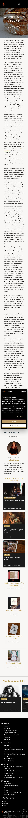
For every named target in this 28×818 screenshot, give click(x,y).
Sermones (7, 739)
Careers (6, 788)
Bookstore (7, 743)
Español (4, 805)
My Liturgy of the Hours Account (14, 754)
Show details (20, 416)
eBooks (6, 756)
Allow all (14, 421)
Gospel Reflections (10, 733)
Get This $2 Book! (14, 642)
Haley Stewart (14, 26)
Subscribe (7, 747)
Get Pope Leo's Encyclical (14, 614)
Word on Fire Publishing (12, 771)
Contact (6, 781)
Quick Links (8, 775)
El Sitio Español (9, 758)
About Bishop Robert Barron (13, 766)
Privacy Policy (8, 783)
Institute (4, 801)
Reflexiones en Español (11, 735)
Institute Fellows (14, 12)
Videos (6, 726)
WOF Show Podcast (10, 730)
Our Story (7, 769)
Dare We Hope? (9, 761)
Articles (6, 724)
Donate (6, 745)
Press (6, 790)
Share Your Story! (10, 773)
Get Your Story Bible (14, 667)
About (6, 764)
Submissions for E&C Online (13, 778)
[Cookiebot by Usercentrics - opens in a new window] (20, 392)
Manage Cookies (9, 794)
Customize (13, 425)
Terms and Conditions (11, 785)
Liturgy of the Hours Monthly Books (13, 750)
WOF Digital (5, 803)
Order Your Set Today (13, 589)
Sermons (7, 728)
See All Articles (14, 436)
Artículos (7, 737)
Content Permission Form (12, 792)
